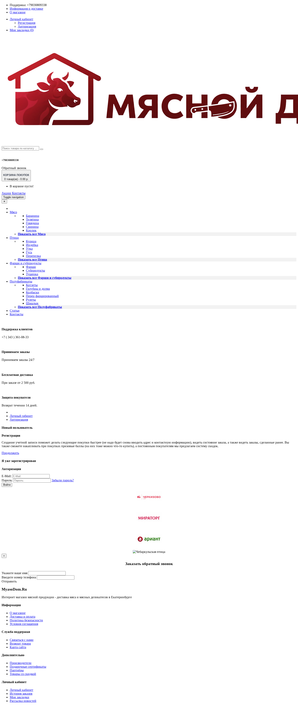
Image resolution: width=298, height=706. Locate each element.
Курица (31, 241)
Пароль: (7, 480)
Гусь (29, 252)
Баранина (32, 216)
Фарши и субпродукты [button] (25, 263)
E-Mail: (6, 476)
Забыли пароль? (63, 480)
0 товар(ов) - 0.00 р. (16, 177)
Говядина (32, 223)
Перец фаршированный (42, 296)
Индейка (32, 245)
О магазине (18, 12)
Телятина (32, 219)
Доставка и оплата (22, 616)
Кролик (31, 230)
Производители (20, 663)
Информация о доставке (26, 8)
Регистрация (26, 23)
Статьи (14, 310)
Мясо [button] (13, 212)
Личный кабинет (21, 690)
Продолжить (10, 453)
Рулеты (31, 299)
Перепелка (33, 256)
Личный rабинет (21, 416)
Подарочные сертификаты (28, 666)
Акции (6, 193)
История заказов (21, 693)
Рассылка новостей (23, 701)
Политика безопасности (26, 620)
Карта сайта (18, 647)
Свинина (32, 226)
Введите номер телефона (19, 577)
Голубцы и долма (38, 288)
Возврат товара (20, 643)
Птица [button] (14, 237)
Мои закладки (19, 697)
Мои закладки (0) (22, 30)
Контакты (19, 193)
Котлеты (32, 285)
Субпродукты (35, 270)
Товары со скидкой (23, 674)
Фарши (31, 267)
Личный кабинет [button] (21, 19)
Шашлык (32, 303)
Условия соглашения (24, 624)
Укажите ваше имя (14, 573)
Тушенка (32, 274)
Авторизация (27, 26)
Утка (29, 248)
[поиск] (41, 149)
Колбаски (32, 292)
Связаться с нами (21, 640)
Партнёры (17, 670)
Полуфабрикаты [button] (21, 281)
